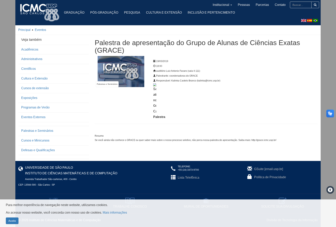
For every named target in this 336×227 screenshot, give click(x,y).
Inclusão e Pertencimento (211, 12)
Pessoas (244, 4)
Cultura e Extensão (164, 12)
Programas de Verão (35, 107)
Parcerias (262, 4)
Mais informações (115, 212)
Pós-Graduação (104, 12)
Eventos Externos (33, 117)
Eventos (40, 29)
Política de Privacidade (270, 177)
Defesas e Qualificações (38, 150)
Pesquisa (132, 12)
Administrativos (31, 59)
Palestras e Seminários (37, 130)
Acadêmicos (29, 49)
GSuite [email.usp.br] (268, 169)
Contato (280, 4)
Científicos (28, 68)
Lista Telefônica (188, 177)
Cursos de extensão (35, 88)
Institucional (221, 4)
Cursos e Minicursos (35, 140)
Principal (24, 29)
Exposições (29, 98)
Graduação (74, 12)
